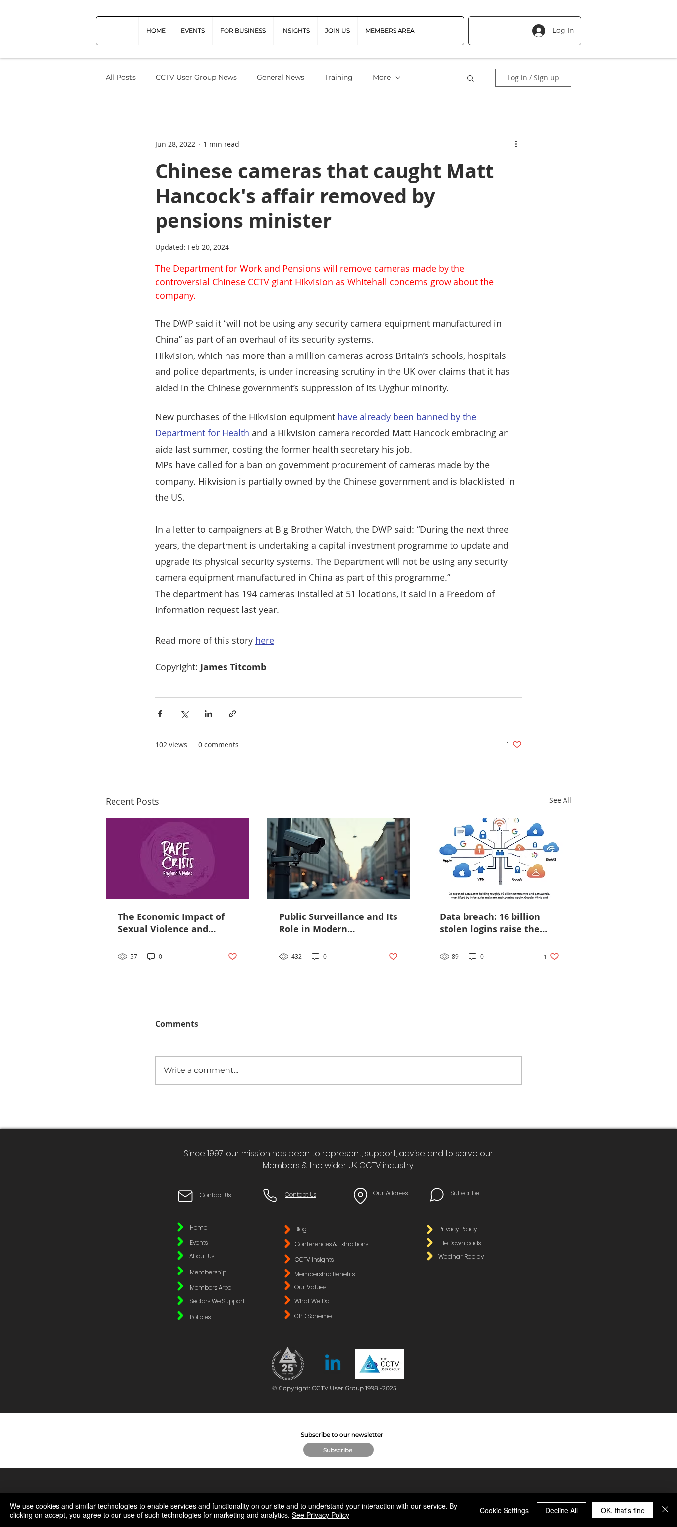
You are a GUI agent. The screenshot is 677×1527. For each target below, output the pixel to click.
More (382, 77)
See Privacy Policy (320, 1515)
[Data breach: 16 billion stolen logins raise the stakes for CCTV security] (499, 858)
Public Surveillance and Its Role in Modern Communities (338, 923)
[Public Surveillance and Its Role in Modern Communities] (338, 858)
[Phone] (269, 1195)
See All (560, 800)
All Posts (121, 77)
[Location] (360, 1196)
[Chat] (437, 1195)
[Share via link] (232, 713)
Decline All (561, 1510)
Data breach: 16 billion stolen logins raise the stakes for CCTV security (493, 923)
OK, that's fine (623, 1510)
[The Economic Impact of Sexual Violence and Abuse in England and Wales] (177, 858)
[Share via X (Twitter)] (184, 713)
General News (280, 77)
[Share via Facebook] (160, 713)
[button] (242, 31)
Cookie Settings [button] (504, 1510)
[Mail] (185, 1196)
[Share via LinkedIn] (208, 713)
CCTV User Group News (196, 77)
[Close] (665, 1510)
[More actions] (516, 144)
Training (338, 77)
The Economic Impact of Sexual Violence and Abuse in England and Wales (171, 923)
